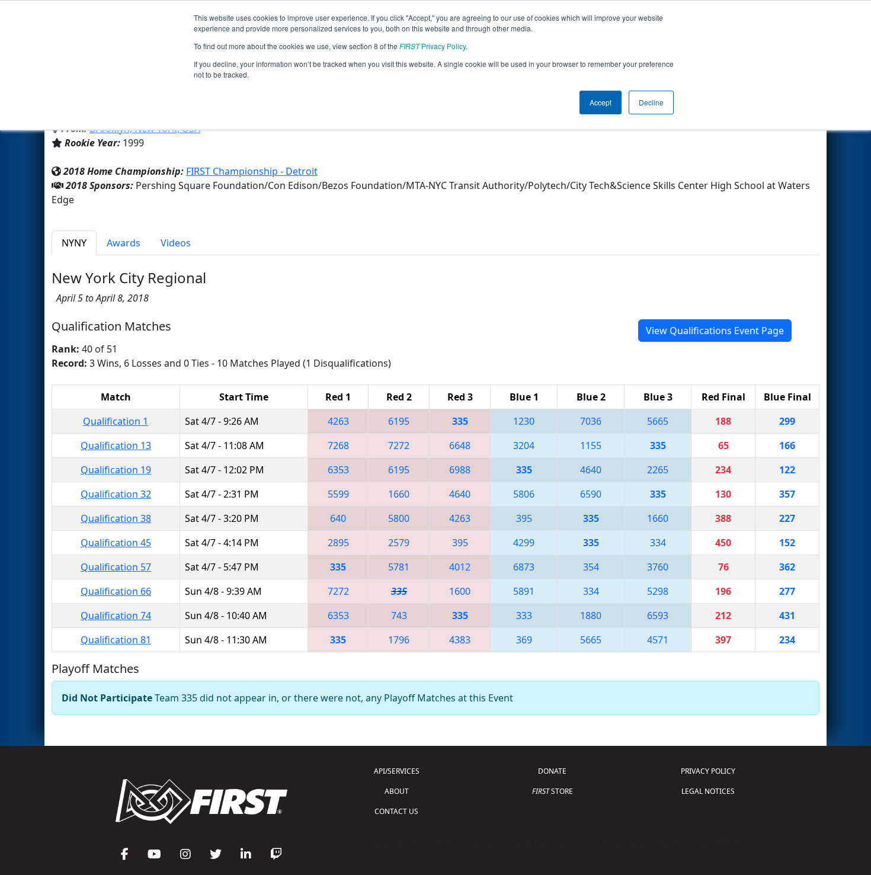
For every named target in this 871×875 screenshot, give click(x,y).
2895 (338, 542)
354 (591, 566)
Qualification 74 (116, 615)
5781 (398, 566)
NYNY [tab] (74, 242)
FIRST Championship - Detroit (252, 171)
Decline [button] (651, 102)
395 (524, 518)
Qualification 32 (116, 494)
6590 (590, 494)
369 (524, 639)
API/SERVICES (397, 771)
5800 (398, 518)
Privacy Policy (432, 46)
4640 (590, 469)
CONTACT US (396, 811)
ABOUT (397, 791)
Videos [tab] (176, 242)
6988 (459, 469)
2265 (657, 469)
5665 (657, 421)
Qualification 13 (116, 445)
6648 (459, 445)
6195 (398, 421)
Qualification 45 (116, 542)
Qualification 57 (116, 566)
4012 (459, 566)
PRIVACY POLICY (708, 771)
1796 (398, 639)
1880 (590, 615)
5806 (523, 494)
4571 (657, 639)
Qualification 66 (116, 591)
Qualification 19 (116, 469)
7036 (590, 421)
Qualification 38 (116, 518)
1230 (523, 421)
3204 (523, 445)
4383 (459, 639)
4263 (338, 421)
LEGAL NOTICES (708, 791)
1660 (398, 494)
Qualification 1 (115, 421)
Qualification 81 (116, 639)
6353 (338, 469)
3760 (657, 566)
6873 (523, 566)
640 (338, 518)
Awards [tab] (123, 242)
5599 (338, 494)
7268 (338, 445)
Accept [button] (600, 102)
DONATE (552, 771)
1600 (459, 591)
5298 (657, 591)
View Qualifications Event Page (715, 330)
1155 (590, 445)
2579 (398, 542)
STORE (552, 791)
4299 (523, 542)
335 (460, 421)
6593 (657, 615)
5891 (523, 591)
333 (524, 615)
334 (658, 542)
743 (399, 615)
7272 (398, 445)
